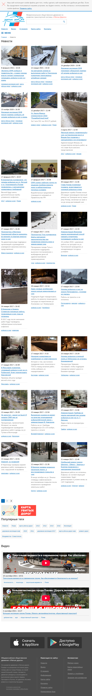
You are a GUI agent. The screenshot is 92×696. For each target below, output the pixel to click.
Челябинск (45, 308)
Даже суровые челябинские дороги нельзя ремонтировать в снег (43, 291)
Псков (54, 125)
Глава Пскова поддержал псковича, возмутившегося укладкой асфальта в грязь (71, 187)
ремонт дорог (35, 125)
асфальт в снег (16, 86)
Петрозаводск (66, 303)
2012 (44, 526)
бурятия (75, 486)
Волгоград (15, 436)
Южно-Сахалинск (7, 253)
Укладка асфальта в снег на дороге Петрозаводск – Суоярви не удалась (73, 291)
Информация (46, 675)
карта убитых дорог (37, 82)
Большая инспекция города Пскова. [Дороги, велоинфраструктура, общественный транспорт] (40, 613)
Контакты (47, 29)
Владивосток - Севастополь (11, 536)
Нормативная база (48, 692)
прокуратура (50, 263)
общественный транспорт (29, 617)
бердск (33, 491)
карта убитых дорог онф (67, 531)
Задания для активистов (77, 678)
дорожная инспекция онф (10, 84)
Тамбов (63, 429)
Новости (4, 29)
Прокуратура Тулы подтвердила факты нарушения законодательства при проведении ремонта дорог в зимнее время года (43, 239)
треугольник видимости (34, 582)
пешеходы (19, 582)
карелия (74, 303)
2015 (25, 531)
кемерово (15, 330)
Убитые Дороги (13, 18)
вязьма (79, 154)
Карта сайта (35, 29)
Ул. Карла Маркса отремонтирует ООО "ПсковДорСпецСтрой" (40, 115)
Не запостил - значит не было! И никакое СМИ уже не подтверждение (14, 417)
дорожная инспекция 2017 (46, 531)
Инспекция (67, 526)
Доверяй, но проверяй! (10, 462)
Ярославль (5, 384)
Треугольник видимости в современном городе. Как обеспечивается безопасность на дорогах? (40, 578)
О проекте (24, 29)
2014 (51, 526)
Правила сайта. (26, 8)
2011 (32, 531)
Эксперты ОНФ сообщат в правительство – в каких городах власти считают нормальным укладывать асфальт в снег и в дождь (14, 75)
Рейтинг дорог (73, 663)
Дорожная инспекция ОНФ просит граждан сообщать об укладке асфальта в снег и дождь (14, 114)
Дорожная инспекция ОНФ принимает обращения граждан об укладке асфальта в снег (73, 70)
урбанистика (8, 617)
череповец (5, 473)
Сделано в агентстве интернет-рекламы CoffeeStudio (17, 688)
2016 (58, 526)
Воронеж (64, 255)
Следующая (11, 501)
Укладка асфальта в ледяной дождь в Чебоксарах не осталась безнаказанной (74, 358)
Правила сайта (46, 687)
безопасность (8, 582)
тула (32, 263)
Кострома (34, 375)
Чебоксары (65, 375)
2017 (62, 154)
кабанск (81, 486)
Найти (64, 21)
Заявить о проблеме (75, 673)
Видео (13, 29)
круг (16, 617)
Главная (4, 37)
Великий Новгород (37, 434)
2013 (38, 526)
